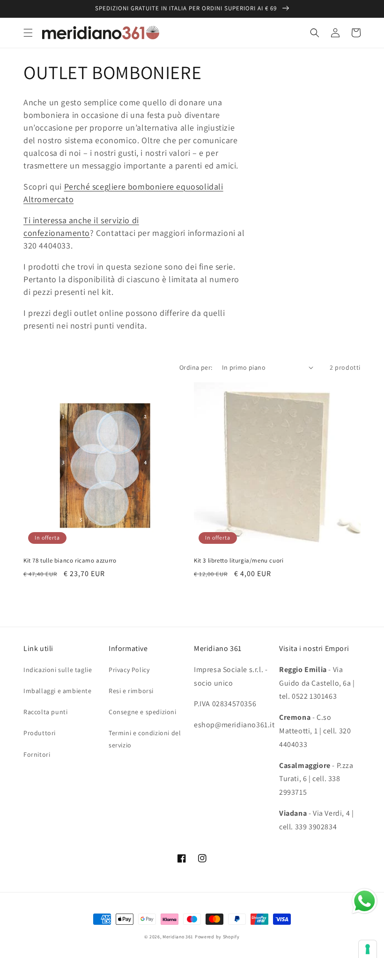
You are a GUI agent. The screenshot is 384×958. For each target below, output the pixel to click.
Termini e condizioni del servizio (145, 739)
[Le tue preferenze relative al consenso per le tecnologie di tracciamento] (368, 949)
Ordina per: (195, 367)
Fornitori (36, 754)
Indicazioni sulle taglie (57, 669)
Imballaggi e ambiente (57, 691)
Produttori (39, 733)
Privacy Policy (129, 669)
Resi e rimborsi (131, 691)
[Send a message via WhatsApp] (364, 901)
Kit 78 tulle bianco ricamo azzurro (69, 560)
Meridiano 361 (177, 937)
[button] (28, 32)
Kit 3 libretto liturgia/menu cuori (238, 560)
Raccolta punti (45, 712)
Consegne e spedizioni (143, 712)
